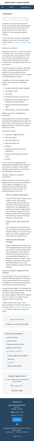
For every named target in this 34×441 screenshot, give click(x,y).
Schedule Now (18, 386)
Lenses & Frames (12, 337)
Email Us (17, 419)
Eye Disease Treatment (14, 351)
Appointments (25, 7)
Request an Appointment (17, 319)
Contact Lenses (11, 341)
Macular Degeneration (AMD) (17, 356)
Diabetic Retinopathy (14, 366)
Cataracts (10, 363)
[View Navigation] (3, 7)
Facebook (17, 424)
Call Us (11, 7)
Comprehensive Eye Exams (15, 344)
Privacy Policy (10, 432)
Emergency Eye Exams (13, 348)
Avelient (25, 432)
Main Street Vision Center (21, 428)
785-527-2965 (23, 324)
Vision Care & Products (14, 334)
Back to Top (17, 436)
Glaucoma (10, 359)
